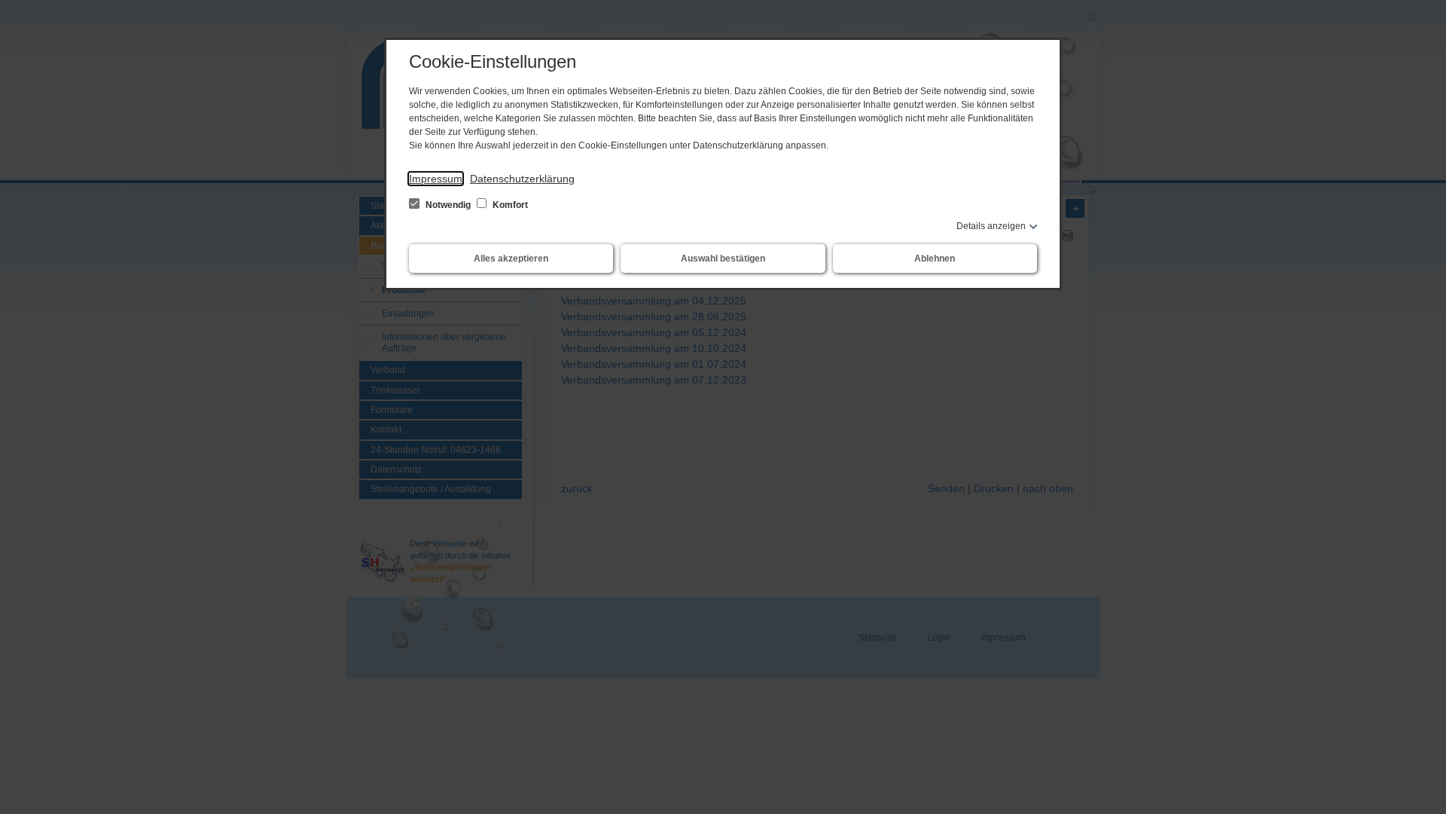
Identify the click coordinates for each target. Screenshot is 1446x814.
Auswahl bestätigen (723, 258)
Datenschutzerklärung (522, 179)
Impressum (435, 179)
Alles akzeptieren (511, 258)
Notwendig (448, 205)
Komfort (509, 205)
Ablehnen (934, 258)
